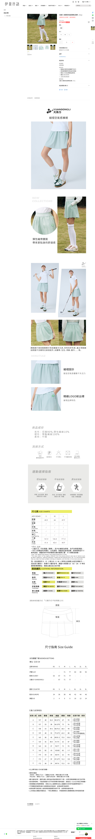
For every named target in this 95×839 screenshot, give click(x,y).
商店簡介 (35, 836)
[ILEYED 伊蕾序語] (12, 3)
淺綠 (61, 28)
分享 (62, 89)
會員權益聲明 (56, 838)
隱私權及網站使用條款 (37, 838)
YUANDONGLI (62, 56)
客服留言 (56, 836)
